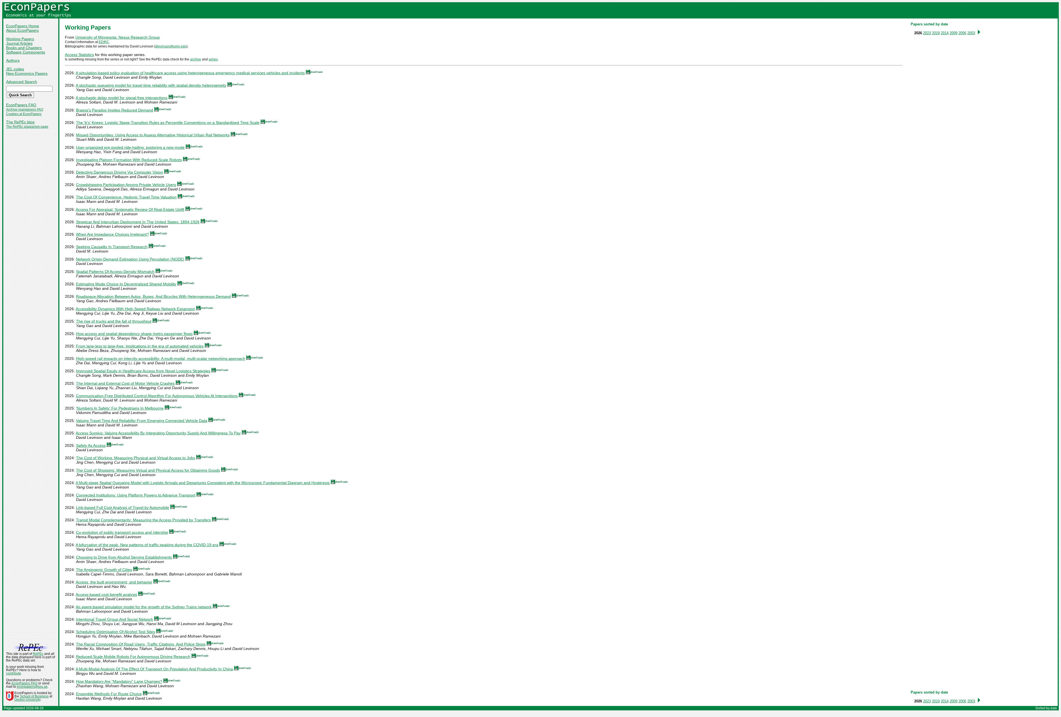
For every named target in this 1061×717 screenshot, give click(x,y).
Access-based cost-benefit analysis (106, 594)
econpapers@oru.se (32, 686)
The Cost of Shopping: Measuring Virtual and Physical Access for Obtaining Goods (148, 470)
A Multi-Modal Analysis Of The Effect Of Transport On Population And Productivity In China (154, 669)
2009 (953, 33)
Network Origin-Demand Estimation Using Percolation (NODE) (130, 259)
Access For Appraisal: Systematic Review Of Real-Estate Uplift (130, 209)
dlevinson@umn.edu (171, 46)
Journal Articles (19, 43)
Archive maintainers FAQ (24, 109)
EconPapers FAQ (21, 105)
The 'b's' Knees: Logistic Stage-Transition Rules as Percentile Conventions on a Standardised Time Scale (167, 122)
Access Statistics (79, 54)
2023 (927, 33)
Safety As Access (91, 445)
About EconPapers (22, 30)
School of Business (34, 696)
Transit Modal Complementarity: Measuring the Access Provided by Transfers (143, 520)
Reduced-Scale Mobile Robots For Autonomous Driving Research (133, 656)
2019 (936, 33)
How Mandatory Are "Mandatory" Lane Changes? (119, 681)
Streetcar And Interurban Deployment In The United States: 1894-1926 (137, 222)
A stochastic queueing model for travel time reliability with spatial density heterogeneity (151, 85)
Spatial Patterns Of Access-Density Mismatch (115, 271)
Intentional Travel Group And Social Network (114, 619)
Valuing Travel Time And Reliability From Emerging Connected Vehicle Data (141, 420)
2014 (945, 33)
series (213, 59)
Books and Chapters (24, 48)
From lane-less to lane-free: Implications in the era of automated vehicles (140, 346)
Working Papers (20, 39)
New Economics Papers (27, 73)
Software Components (25, 52)
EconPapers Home (22, 26)
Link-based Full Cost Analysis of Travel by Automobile (122, 507)
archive (195, 59)
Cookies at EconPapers (23, 114)
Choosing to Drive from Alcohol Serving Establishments (124, 557)
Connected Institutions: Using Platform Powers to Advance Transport (135, 495)
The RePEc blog (20, 122)
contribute (13, 673)
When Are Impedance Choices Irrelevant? (112, 234)
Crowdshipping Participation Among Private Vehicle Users (126, 184)
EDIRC (104, 42)
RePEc (38, 653)
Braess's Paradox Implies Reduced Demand (114, 110)
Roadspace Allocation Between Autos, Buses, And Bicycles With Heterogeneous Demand (153, 296)
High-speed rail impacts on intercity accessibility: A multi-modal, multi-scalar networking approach (160, 358)
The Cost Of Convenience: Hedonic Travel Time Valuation (126, 197)
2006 (962, 33)
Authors (13, 60)
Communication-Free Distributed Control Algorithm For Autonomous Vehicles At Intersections (157, 396)
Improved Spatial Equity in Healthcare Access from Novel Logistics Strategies (143, 371)
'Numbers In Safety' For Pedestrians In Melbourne (120, 408)
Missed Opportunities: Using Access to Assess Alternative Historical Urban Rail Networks (153, 135)
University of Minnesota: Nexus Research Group (117, 37)
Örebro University (27, 699)
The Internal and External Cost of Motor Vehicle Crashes (125, 383)
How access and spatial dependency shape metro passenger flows (134, 333)
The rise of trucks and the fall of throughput (113, 321)
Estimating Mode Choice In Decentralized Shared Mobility (126, 284)
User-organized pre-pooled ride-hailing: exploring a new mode (130, 147)
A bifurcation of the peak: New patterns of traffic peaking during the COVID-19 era (147, 545)
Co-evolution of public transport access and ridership (122, 532)
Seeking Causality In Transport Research (112, 247)
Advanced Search (21, 81)
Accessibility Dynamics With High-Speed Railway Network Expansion (135, 309)
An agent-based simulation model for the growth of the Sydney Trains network (144, 607)
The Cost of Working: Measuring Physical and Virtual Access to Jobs (135, 458)
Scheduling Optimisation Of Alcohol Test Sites (115, 632)
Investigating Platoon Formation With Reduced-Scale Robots (129, 160)
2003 (971, 33)
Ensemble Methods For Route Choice (109, 694)
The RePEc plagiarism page (27, 126)
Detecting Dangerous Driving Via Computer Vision (119, 172)
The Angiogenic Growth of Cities (104, 569)
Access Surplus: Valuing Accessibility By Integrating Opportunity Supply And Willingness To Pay (158, 433)
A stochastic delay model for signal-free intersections (121, 97)
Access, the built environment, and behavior (114, 582)
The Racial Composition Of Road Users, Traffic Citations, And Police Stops (141, 644)
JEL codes (15, 69)
